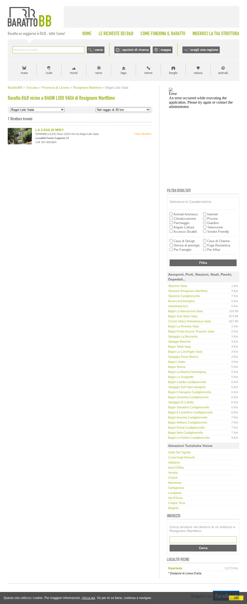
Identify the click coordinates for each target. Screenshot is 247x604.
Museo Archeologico (181, 301)
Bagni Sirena (176, 367)
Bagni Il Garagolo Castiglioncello (189, 392)
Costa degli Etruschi (181, 457)
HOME (86, 33)
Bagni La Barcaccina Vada (185, 311)
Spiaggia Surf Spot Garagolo (187, 387)
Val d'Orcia (175, 498)
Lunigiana (174, 493)
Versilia (173, 472)
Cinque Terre (176, 503)
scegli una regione (204, 50)
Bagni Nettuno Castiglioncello (187, 422)
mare (24, 73)
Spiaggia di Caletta (181, 402)
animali (223, 73)
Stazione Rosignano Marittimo (188, 291)
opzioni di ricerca (135, 50)
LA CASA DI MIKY (49, 130)
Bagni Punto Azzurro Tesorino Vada (191, 331)
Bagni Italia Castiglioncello (185, 432)
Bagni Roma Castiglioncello (186, 427)
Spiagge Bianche (179, 341)
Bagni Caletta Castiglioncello (187, 382)
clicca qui (88, 598)
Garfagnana (176, 488)
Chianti (173, 477)
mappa (166, 50)
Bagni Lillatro (176, 362)
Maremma (174, 483)
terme (148, 73)
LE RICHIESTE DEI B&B (116, 33)
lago (123, 73)
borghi (173, 73)
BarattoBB (15, 87)
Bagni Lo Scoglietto (181, 377)
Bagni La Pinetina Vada (183, 326)
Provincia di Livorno (55, 87)
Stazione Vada (177, 286)
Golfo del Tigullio (179, 452)
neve (98, 73)
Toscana (32, 87)
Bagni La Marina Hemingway (187, 372)
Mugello (173, 508)
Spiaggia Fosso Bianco (183, 356)
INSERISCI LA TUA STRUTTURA (215, 33)
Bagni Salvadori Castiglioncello (188, 407)
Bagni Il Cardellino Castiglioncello (190, 412)
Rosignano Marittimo (87, 87)
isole (49, 73)
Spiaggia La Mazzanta (183, 336)
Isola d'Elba (176, 467)
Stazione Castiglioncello (184, 296)
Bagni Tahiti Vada (179, 346)
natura (198, 73)
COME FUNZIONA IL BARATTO (163, 33)
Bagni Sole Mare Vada (183, 316)
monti (74, 73)
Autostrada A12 (178, 306)
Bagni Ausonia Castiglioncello (187, 417)
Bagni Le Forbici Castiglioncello (189, 437)
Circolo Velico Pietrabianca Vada (189, 321)
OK (236, 598)
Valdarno (174, 462)
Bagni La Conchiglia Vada (185, 351)
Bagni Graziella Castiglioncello (188, 397)
